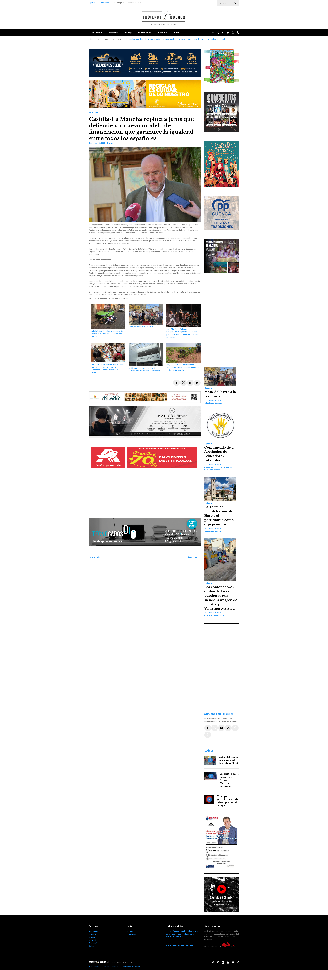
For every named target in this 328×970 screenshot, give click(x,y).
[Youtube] (228, 728)
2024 (98, 39)
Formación (161, 32)
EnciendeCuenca (113, 143)
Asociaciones (144, 32)
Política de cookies (110, 966)
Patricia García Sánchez (214, 615)
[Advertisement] (145, 495)
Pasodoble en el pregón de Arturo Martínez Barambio (229, 780)
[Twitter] (214, 728)
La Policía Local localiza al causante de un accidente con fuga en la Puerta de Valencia (107, 334)
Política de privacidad (131, 966)
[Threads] (235, 728)
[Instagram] (221, 728)
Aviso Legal (94, 966)
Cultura (177, 32)
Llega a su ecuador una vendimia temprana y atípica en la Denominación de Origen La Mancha (182, 367)
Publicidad (105, 3)
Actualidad (97, 32)
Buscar (235, 3)
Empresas (114, 32)
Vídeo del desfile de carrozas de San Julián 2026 (229, 760)
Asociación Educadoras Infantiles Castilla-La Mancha (218, 468)
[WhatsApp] (207, 735)
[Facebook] (207, 728)
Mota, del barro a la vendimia (141, 327)
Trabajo (128, 32)
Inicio (91, 39)
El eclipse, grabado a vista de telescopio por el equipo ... (227, 801)
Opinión (92, 3)
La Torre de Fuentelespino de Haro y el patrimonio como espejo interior (219, 515)
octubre (106, 39)
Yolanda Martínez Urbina (214, 403)
